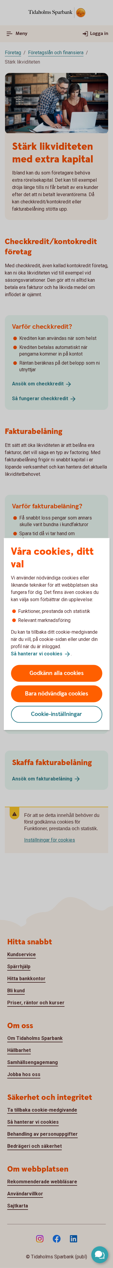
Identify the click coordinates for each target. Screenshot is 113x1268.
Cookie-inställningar (56, 714)
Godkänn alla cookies (57, 673)
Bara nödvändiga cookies (56, 693)
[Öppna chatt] (99, 1254)
